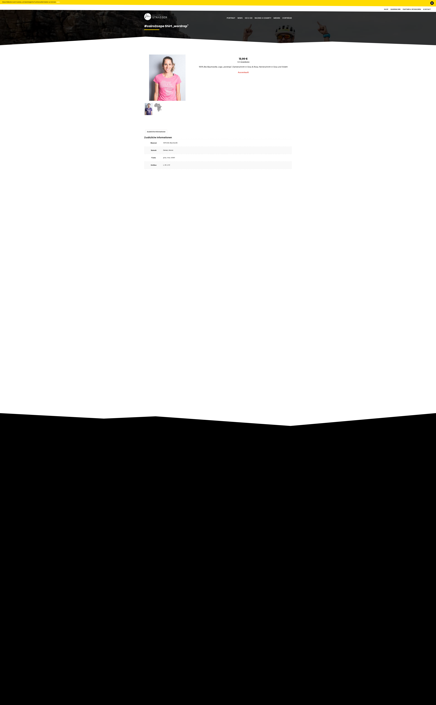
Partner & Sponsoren (412, 9)
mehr (58, 2)
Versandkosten (244, 62)
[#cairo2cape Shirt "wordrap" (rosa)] (167, 82)
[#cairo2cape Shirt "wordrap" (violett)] (149, 109)
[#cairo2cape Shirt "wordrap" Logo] (158, 107)
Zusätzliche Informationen (156, 131)
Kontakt (427, 9)
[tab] (156, 132)
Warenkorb (395, 9)
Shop (386, 9)
